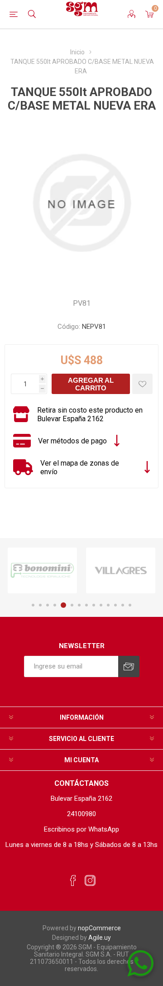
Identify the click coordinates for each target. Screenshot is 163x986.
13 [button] (122, 605)
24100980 (81, 814)
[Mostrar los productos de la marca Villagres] (120, 570)
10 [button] (101, 605)
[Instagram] (90, 881)
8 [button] (86, 605)
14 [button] (130, 605)
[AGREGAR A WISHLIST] (142, 384)
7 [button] (79, 605)
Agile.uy (99, 937)
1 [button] (33, 605)
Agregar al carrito (91, 384)
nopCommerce (99, 928)
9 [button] (93, 605)
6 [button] (72, 605)
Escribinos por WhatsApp (81, 829)
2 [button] (40, 605)
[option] (42, 570)
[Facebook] (73, 881)
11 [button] (108, 605)
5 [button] (63, 605)
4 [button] (54, 605)
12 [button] (115, 605)
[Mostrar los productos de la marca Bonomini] (42, 570)
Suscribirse (128, 666)
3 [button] (47, 605)
